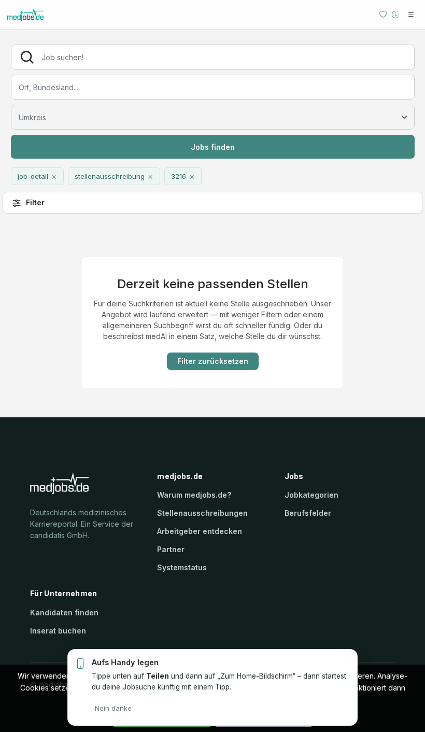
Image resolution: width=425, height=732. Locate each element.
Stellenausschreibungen (202, 513)
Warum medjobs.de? (194, 494)
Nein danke (113, 708)
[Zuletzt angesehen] (395, 14)
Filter (35, 202)
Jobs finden (213, 147)
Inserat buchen (58, 630)
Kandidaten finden (64, 612)
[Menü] (411, 14)
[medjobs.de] (41, 14)
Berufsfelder (308, 513)
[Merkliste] (383, 14)
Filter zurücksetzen (212, 361)
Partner (171, 549)
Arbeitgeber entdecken (199, 531)
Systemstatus (182, 567)
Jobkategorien (311, 494)
